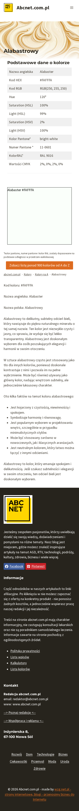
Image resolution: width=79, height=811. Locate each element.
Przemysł (37, 761)
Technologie (45, 754)
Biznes (63, 754)
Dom (29, 754)
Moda (52, 761)
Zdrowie (39, 768)
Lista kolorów (20, 669)
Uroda (64, 761)
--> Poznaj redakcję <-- (20, 712)
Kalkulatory (18, 663)
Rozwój (16, 754)
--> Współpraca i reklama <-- (24, 721)
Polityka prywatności (25, 651)
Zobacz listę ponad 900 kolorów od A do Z (39, 265)
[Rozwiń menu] (71, 7)
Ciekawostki (18, 761)
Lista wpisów (19, 657)
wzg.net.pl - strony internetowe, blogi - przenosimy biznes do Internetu (39, 794)
